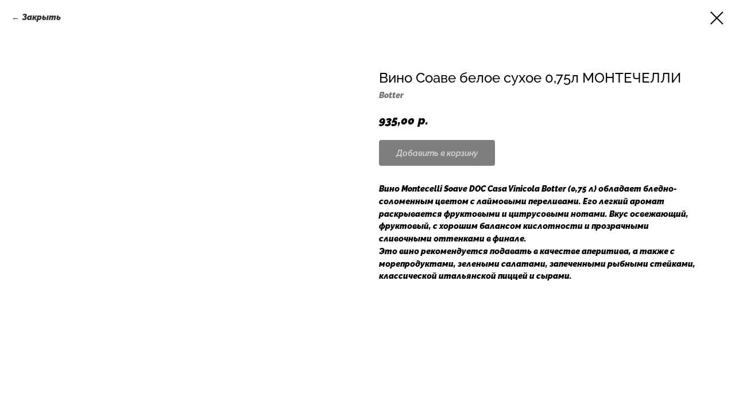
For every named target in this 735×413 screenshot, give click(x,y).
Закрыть (41, 17)
